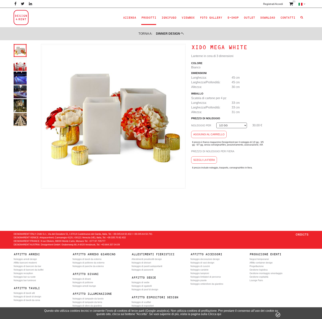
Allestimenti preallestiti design (147, 259)
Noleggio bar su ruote (25, 277)
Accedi (279, 3)
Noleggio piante (198, 280)
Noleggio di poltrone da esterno (88, 262)
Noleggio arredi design (25, 259)
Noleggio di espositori (143, 305)
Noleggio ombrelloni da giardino (206, 284)
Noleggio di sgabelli (142, 286)
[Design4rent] (21, 17)
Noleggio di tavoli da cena (27, 300)
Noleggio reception (23, 273)
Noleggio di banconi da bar (27, 266)
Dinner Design (168, 33)
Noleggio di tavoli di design (27, 296)
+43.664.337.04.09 (110, 244)
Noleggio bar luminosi (25, 280)
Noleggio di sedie (140, 282)
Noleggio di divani (81, 279)
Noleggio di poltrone (82, 282)
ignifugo (168, 17)
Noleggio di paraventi (142, 270)
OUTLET (249, 17)
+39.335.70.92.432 (116, 237)
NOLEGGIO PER (201, 125)
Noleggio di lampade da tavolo (88, 298)
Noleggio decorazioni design (205, 259)
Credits (301, 234)
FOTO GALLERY (211, 17)
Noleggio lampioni (199, 273)
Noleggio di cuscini (200, 266)
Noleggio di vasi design (202, 262)
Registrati (268, 3)
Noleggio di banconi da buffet (28, 270)
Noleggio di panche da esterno (88, 266)
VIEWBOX (188, 17)
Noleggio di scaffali (141, 302)
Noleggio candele (199, 270)
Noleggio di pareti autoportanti (147, 266)
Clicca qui (214, 314)
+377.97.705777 (97, 241)
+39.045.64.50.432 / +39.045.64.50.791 (132, 234)
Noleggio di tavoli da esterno (87, 259)
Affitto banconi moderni (25, 262)
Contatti (287, 17)
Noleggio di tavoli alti (24, 293)
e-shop (233, 17)
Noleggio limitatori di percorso (205, 277)
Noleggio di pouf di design (145, 289)
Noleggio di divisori (141, 262)
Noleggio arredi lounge (84, 286)
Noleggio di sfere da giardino (87, 305)
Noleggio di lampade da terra (87, 302)
